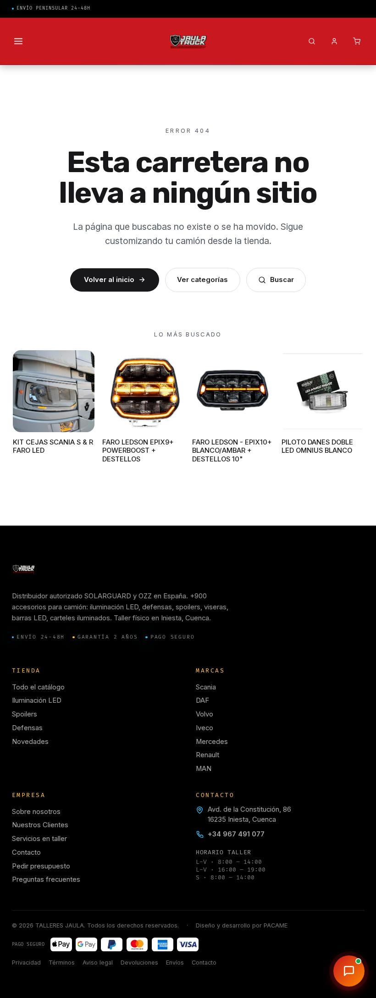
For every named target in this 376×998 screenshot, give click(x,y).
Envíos (175, 962)
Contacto (26, 852)
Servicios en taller (39, 839)
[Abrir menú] (18, 41)
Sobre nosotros (36, 812)
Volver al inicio (109, 280)
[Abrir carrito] (356, 41)
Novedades (30, 742)
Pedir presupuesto (41, 866)
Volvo (204, 714)
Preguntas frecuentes (46, 879)
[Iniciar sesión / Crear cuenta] (334, 41)
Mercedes (212, 742)
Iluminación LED (36, 700)
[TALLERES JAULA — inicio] (188, 41)
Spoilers (24, 714)
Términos (62, 962)
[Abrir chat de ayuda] (349, 971)
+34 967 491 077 (236, 834)
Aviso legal (98, 962)
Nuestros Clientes (40, 825)
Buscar (282, 280)
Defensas (27, 728)
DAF (202, 700)
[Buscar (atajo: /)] (311, 41)
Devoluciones (139, 962)
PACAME (276, 925)
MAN (203, 769)
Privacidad (26, 962)
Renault (207, 755)
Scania (206, 687)
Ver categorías (202, 280)
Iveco (204, 728)
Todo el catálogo (38, 687)
